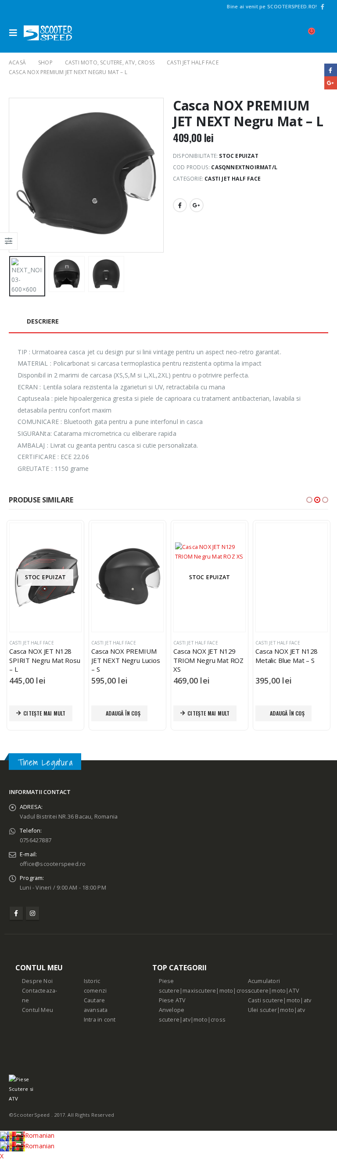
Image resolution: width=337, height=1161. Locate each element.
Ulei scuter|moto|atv (276, 1010)
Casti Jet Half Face (232, 178)
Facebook (180, 205)
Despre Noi (37, 981)
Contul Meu (37, 1010)
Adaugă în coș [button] (41, 713)
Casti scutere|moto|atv (279, 1000)
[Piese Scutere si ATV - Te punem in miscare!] (48, 32)
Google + (197, 205)
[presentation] (19, 175)
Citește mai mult (126, 713)
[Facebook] (322, 6)
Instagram (32, 913)
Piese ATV (172, 1000)
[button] (309, 500)
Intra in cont (100, 1019)
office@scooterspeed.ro (53, 864)
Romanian (40, 1135)
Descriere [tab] (43, 321)
